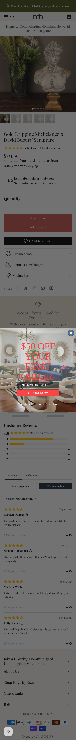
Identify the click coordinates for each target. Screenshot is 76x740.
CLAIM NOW (38, 393)
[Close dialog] (71, 333)
